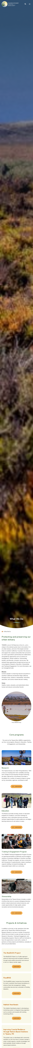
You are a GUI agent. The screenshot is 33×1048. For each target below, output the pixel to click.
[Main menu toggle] (29, 4)
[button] (25, 4)
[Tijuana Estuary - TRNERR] (10, 4)
